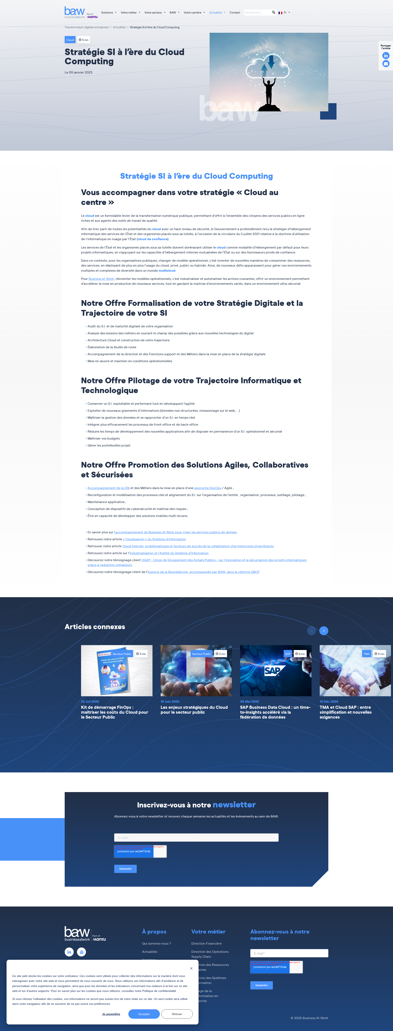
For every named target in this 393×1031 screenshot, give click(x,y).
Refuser (177, 1014)
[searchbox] (260, 13)
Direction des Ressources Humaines (210, 967)
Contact (235, 12)
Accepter (144, 1014)
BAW (173, 12)
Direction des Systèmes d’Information (208, 980)
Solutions (107, 12)
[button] (274, 12)
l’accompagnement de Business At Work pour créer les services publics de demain (175, 532)
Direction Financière (206, 943)
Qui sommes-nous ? (156, 943)
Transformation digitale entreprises (87, 27)
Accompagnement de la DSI (109, 488)
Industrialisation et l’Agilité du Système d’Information (169, 553)
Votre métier (129, 12)
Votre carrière (192, 12)
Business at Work (101, 278)
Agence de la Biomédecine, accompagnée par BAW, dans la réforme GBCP (204, 572)
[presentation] (323, 630)
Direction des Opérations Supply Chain (210, 954)
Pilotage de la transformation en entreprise (204, 996)
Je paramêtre (111, 1014)
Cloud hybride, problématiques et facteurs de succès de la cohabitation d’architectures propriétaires (198, 546)
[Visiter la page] (69, 951)
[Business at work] (81, 12)
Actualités (215, 12)
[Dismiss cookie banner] (191, 968)
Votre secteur (153, 12)
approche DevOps (207, 488)
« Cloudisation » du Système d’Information (154, 539)
